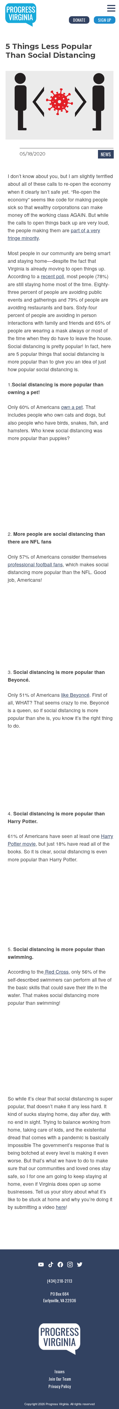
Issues (59, 1371)
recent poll (52, 276)
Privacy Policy (59, 1386)
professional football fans (35, 564)
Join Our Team (59, 1379)
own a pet (72, 406)
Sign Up (104, 20)
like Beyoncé (75, 694)
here (61, 1206)
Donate (79, 20)
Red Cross (56, 971)
